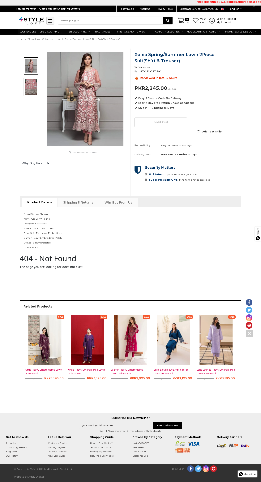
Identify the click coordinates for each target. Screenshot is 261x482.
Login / (226, 20)
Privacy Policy (165, 8)
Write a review (142, 67)
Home (19, 39)
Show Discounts (167, 425)
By (136, 71)
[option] (85, 99)
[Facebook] (190, 468)
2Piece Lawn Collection (40, 39)
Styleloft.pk (150, 71)
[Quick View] (45, 338)
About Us (145, 8)
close (254, 5)
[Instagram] (206, 468)
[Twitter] (198, 468)
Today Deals (126, 8)
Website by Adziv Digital (29, 476)
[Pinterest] (213, 468)
